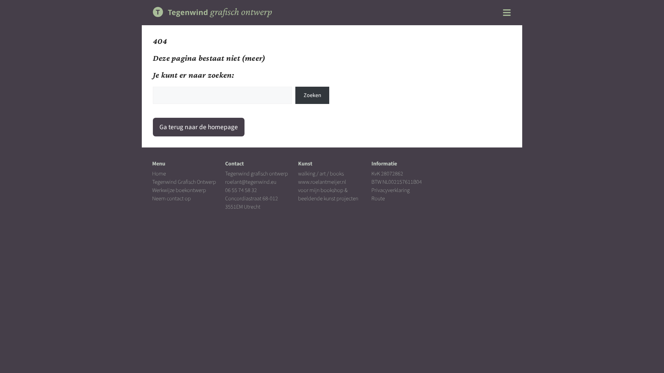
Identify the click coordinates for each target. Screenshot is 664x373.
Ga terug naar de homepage (198, 127)
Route (378, 198)
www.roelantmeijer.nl (322, 182)
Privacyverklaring (390, 190)
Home (159, 174)
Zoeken (312, 95)
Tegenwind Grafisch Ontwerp (184, 182)
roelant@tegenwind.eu (250, 182)
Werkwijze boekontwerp (179, 190)
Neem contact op (171, 198)
